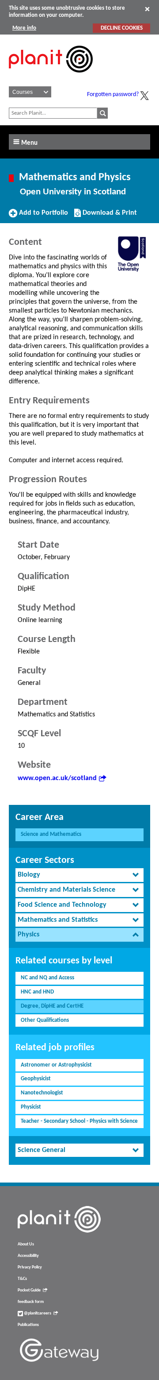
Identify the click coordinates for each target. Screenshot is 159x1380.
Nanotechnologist (42, 1093)
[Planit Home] (51, 77)
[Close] (147, 9)
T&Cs (22, 1279)
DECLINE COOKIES (122, 28)
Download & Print (108, 216)
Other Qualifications (45, 1020)
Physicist (31, 1107)
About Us (26, 1244)
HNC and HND (37, 992)
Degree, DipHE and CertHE (52, 1006)
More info (24, 28)
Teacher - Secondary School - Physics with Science (79, 1121)
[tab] (79, 875)
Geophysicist (36, 1079)
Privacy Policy (30, 1267)
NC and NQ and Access (47, 978)
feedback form (31, 1302)
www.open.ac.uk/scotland (57, 778)
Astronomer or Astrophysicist (56, 1065)
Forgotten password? (113, 94)
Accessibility (28, 1256)
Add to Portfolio (42, 216)
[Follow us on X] (144, 95)
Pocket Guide (29, 1290)
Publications (28, 1325)
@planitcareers (37, 1313)
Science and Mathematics (51, 834)
